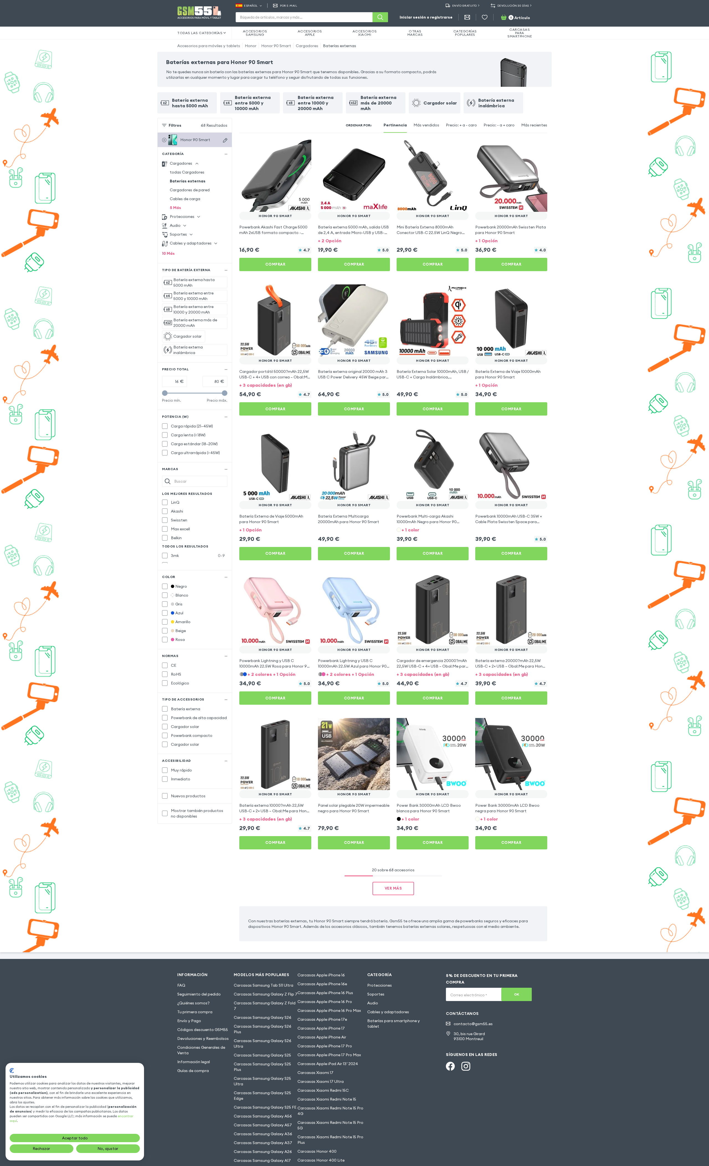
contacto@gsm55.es (473, 1023)
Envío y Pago (189, 1020)
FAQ (181, 985)
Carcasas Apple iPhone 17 (321, 1028)
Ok (516, 994)
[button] (354, 240)
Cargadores (307, 45)
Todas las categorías (199, 33)
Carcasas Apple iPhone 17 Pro (324, 1045)
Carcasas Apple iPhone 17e (322, 1019)
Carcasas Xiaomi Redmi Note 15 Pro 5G (330, 1125)
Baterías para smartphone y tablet (393, 1023)
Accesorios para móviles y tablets (208, 45)
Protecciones (379, 985)
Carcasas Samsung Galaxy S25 (262, 1055)
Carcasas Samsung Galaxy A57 (263, 1124)
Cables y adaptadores (388, 1011)
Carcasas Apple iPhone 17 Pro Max (329, 1054)
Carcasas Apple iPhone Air (321, 1037)
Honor (250, 45)
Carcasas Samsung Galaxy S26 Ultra (262, 1043)
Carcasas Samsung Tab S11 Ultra (263, 985)
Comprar (275, 264)
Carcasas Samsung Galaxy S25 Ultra (262, 1081)
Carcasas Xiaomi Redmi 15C (323, 1090)
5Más (175, 207)
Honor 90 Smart (276, 45)
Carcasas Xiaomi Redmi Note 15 (326, 1099)
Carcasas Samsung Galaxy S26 (262, 1017)
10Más (168, 253)
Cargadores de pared (190, 189)
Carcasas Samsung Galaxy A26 (263, 1151)
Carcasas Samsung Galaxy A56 (263, 1116)
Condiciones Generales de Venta (201, 1050)
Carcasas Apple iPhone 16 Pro (324, 1001)
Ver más (393, 888)
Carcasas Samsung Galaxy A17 (262, 1160)
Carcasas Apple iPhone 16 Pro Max (329, 1010)
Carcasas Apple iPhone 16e (322, 983)
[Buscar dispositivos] (225, 140)
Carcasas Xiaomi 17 (315, 1072)
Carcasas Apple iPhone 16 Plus (325, 992)
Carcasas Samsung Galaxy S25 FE (265, 1107)
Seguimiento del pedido (199, 994)
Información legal (193, 1061)
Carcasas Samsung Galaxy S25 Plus (262, 1066)
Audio (372, 1002)
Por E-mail (288, 5)
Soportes (375, 994)
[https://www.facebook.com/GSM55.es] (450, 1066)
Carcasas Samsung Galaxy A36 (263, 1133)
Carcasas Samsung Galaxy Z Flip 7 (265, 994)
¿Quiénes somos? (193, 1002)
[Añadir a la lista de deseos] (303, 147)
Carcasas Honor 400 (316, 1151)
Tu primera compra (194, 1011)
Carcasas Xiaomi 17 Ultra (320, 1081)
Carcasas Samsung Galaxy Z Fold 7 (265, 1005)
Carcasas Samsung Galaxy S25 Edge (262, 1095)
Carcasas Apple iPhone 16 (321, 974)
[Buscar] (380, 17)
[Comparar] (292, 147)
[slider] (165, 393)
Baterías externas (339, 45)
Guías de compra (193, 1070)
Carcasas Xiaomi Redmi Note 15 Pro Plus (330, 1139)
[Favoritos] (484, 17)
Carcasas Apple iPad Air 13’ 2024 (327, 1063)
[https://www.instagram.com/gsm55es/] (465, 1066)
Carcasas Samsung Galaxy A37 (263, 1142)
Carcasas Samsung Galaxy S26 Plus (262, 1029)
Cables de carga (185, 198)
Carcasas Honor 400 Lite (321, 1160)
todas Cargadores (187, 172)
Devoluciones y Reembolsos (203, 1038)
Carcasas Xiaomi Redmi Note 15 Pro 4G (330, 1111)
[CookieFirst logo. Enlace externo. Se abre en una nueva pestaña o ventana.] (12, 1070)
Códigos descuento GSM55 (202, 1029)
